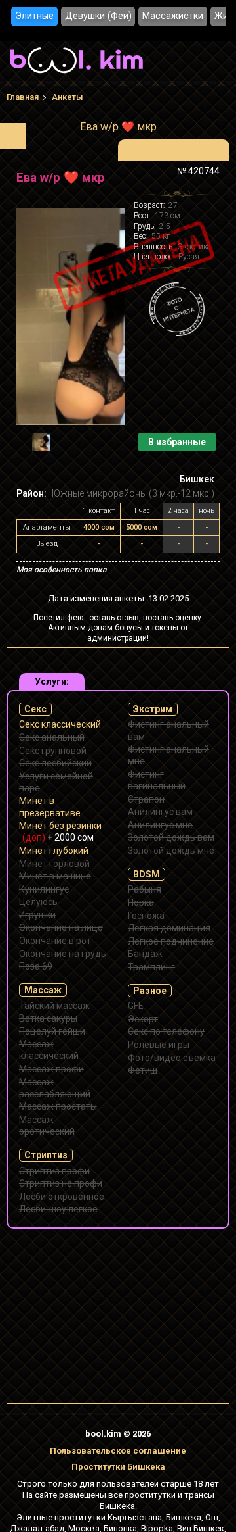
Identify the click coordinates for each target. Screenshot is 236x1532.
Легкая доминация (169, 928)
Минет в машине (55, 876)
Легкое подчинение (171, 941)
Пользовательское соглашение (118, 1451)
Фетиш (142, 1070)
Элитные (34, 16)
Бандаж (145, 954)
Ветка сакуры (48, 1018)
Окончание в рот (55, 940)
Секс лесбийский (55, 763)
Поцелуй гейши (52, 1031)
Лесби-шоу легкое (58, 1209)
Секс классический (60, 724)
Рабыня (144, 889)
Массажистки (172, 16)
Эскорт (143, 1019)
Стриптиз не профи (60, 1183)
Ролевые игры (158, 1044)
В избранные (177, 442)
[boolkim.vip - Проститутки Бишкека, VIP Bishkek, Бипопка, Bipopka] (76, 75)
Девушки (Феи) (98, 16)
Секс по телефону (166, 1031)
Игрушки (37, 915)
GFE (136, 1006)
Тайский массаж (54, 1006)
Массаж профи (51, 1069)
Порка (141, 902)
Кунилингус (44, 889)
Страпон (146, 799)
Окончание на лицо (61, 927)
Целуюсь (38, 902)
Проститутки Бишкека (118, 1466)
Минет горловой (54, 863)
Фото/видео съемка (172, 1057)
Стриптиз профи (54, 1171)
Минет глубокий (53, 850)
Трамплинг (151, 967)
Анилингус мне (160, 825)
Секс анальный (52, 737)
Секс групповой (53, 750)
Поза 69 (35, 966)
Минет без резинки (60, 831)
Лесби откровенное (61, 1196)
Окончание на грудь (62, 954)
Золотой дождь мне (171, 850)
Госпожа (146, 915)
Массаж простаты (58, 1106)
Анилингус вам (160, 811)
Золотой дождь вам (171, 837)
